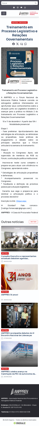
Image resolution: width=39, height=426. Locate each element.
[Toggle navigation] (3, 13)
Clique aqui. (21, 201)
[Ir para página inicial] (28, 13)
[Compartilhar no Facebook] (13, 44)
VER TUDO (33, 222)
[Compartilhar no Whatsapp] (25, 44)
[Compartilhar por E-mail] (21, 44)
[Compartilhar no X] (17, 44)
